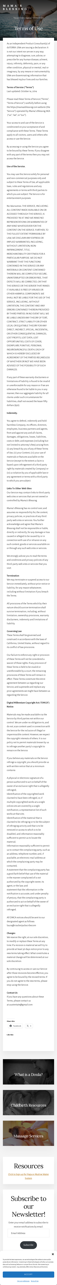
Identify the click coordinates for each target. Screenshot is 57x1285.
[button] (52, 1254)
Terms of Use (34, 1281)
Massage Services (28, 1136)
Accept (28, 1274)
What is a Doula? (28, 1074)
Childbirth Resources (28, 1105)
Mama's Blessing (15, 7)
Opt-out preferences (23, 1281)
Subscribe (28, 1245)
